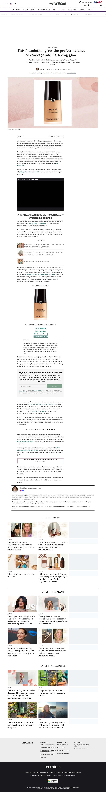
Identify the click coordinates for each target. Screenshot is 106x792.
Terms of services (37, 390)
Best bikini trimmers (62, 744)
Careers (43, 775)
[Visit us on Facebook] (95, 2)
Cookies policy (34, 775)
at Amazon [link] (40, 331)
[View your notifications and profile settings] (15, 3)
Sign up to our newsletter (81, 748)
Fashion (18, 9)
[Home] (13, 9)
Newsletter (60, 136)
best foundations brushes (25, 441)
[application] (40, 194)
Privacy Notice (22, 391)
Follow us (53, 136)
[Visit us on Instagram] (99, 2)
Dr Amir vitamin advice (54, 14)
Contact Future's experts (40, 772)
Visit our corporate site (74, 787)
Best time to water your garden (36, 14)
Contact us (52, 772)
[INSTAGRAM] (21, 491)
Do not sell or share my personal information (61, 775)
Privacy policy (76, 772)
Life (54, 9)
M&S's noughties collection (72, 14)
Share (21, 136)
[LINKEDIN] (23, 491)
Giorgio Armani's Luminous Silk (29, 172)
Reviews (82, 9)
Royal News (61, 9)
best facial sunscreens (40, 411)
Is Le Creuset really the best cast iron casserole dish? (48, 751)
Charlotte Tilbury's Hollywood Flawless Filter (43, 404)
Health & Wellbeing (44, 9)
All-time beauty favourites (47, 744)
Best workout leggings (63, 750)
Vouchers (43, 757)
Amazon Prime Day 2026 (17, 14)
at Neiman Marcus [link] (40, 333)
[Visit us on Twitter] (97, 2)
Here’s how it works (71, 73)
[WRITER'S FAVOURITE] (40, 304)
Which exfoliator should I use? (91, 14)
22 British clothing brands (47, 754)
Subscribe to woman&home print (81, 745)
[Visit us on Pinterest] (101, 2)
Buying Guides (72, 9)
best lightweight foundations (37, 223)
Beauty (25, 9)
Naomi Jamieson (46, 69)
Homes (33, 9)
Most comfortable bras (63, 753)
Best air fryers (61, 747)
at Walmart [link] (40, 328)
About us (28, 772)
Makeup (55, 47)
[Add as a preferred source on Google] (53, 781)
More (89, 9)
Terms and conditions (64, 772)
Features (68, 69)
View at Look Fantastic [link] (40, 336)
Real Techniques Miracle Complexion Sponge (41, 274)
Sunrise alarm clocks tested (48, 747)
